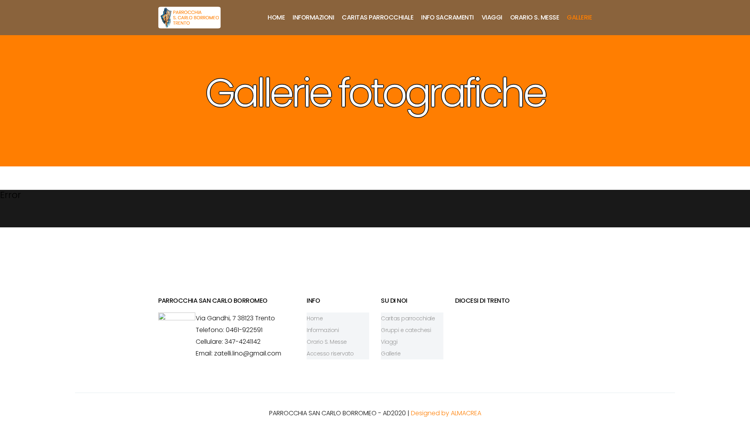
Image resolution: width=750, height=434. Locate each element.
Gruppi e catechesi (406, 330)
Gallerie (579, 17)
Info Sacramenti (447, 17)
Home (276, 17)
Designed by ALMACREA (446, 413)
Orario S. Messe (534, 17)
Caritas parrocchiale (377, 17)
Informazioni (313, 17)
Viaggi (492, 17)
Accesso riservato (330, 353)
